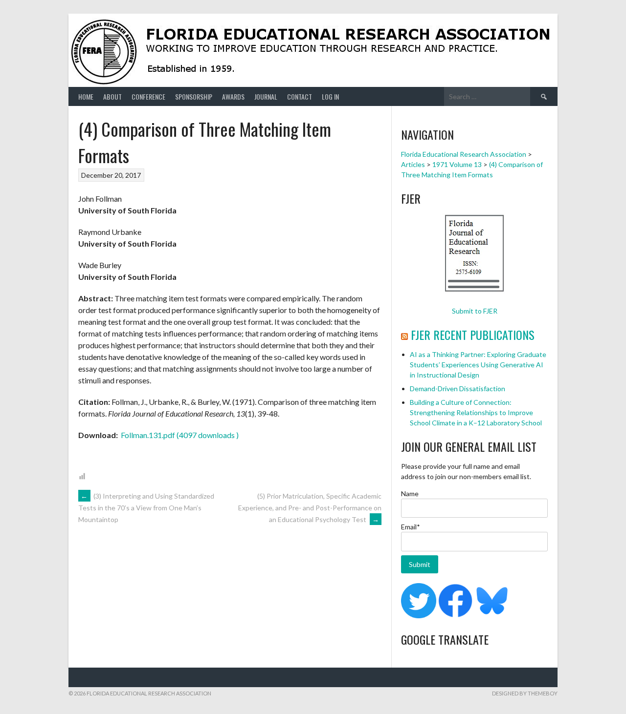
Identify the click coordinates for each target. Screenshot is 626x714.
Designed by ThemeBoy (525, 693)
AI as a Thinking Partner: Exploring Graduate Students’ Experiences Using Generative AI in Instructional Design (478, 364)
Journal (265, 96)
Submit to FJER (474, 311)
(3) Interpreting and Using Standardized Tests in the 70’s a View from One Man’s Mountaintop (146, 508)
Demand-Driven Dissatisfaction (457, 388)
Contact (299, 96)
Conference (148, 96)
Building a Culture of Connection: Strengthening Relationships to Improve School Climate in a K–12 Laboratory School (476, 412)
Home (85, 96)
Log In (330, 96)
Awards (233, 96)
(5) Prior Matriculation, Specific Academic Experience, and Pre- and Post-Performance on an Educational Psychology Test (309, 508)
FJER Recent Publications (473, 334)
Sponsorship (193, 96)
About (112, 96)
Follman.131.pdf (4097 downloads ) (179, 435)
